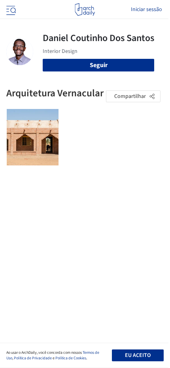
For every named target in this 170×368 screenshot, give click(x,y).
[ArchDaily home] (85, 9)
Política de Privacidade (33, 358)
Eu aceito (138, 355)
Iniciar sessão (146, 9)
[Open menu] (10, 9)
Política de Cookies (70, 358)
